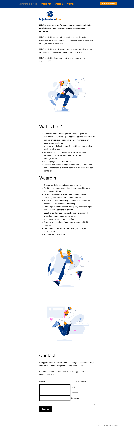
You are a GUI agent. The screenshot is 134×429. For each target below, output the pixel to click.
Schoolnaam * (81, 382)
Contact (71, 4)
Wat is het (46, 4)
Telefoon (74, 393)
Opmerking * (76, 398)
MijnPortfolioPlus (28, 4)
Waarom (59, 4)
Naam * (42, 382)
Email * (73, 387)
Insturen (45, 409)
